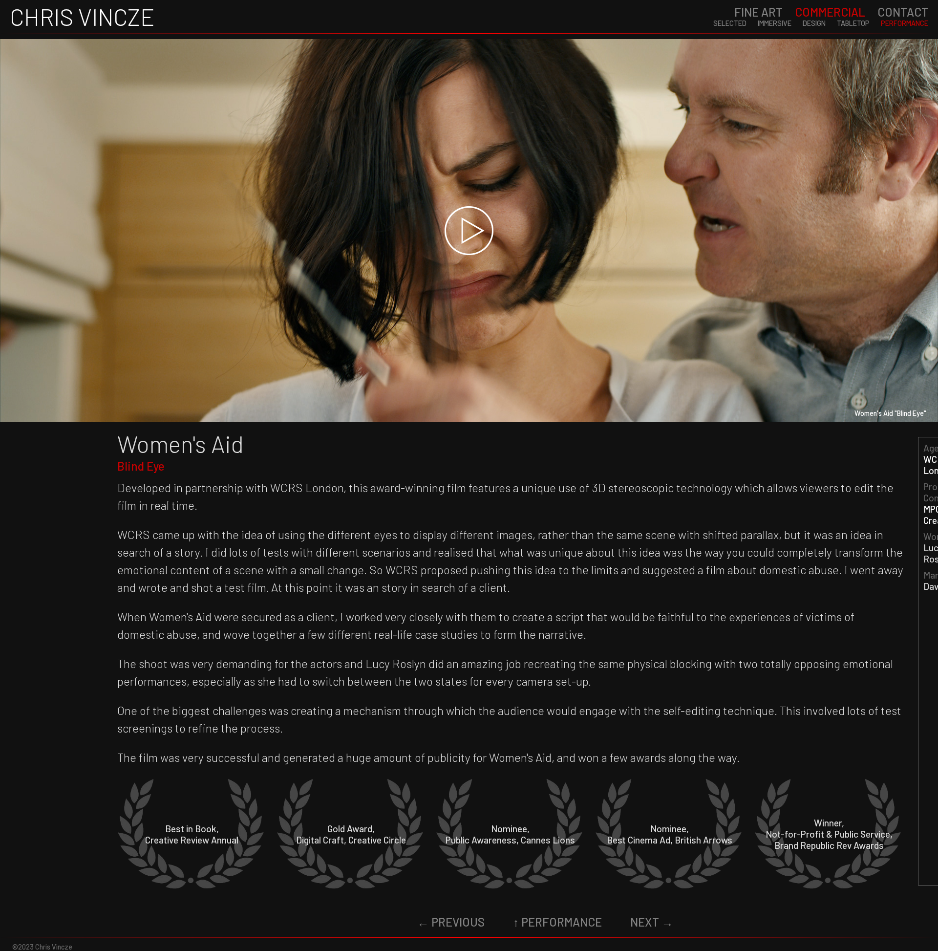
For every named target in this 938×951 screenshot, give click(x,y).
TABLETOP (853, 23)
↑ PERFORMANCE (557, 922)
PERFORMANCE (904, 23)
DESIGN (814, 23)
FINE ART (758, 12)
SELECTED (729, 23)
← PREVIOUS (451, 922)
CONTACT (902, 12)
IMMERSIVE (774, 23)
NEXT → (651, 922)
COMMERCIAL (830, 12)
